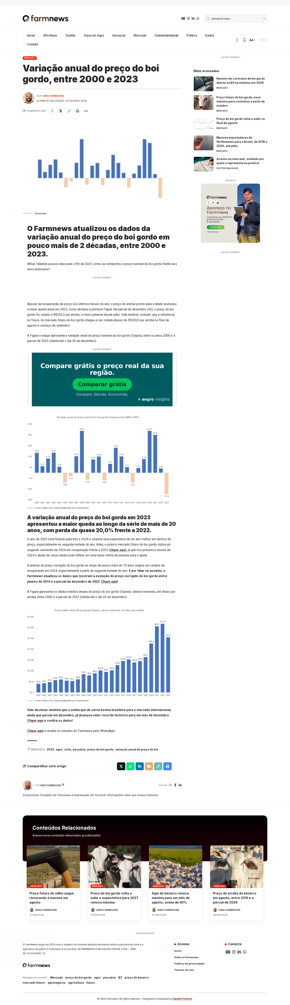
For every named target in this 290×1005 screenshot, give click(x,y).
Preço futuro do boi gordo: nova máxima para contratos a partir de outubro (240, 101)
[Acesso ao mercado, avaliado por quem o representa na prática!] (203, 164)
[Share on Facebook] (52, 111)
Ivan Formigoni (53, 95)
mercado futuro (34, 982)
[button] (237, 40)
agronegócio (56, 982)
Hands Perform (182, 998)
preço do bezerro (137, 977)
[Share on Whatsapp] (130, 766)
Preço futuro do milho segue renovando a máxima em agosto (51, 897)
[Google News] (183, 18)
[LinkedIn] (193, 18)
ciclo (67, 749)
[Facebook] (175, 785)
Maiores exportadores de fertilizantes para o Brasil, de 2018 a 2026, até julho (241, 141)
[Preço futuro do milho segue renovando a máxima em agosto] (53, 866)
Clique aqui (109, 581)
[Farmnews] (45, 19)
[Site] (170, 785)
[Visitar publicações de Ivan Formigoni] (29, 98)
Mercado (29, 57)
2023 (50, 749)
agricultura (76, 982)
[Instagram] (188, 18)
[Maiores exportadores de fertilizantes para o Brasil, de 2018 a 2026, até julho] (203, 142)
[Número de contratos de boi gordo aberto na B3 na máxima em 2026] (203, 83)
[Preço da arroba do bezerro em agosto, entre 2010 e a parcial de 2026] (236, 866)
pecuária (79, 749)
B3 (120, 977)
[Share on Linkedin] (140, 766)
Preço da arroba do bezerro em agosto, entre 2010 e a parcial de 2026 (234, 897)
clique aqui (117, 550)
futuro (90, 982)
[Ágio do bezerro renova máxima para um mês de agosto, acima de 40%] (175, 866)
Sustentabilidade (227, 168)
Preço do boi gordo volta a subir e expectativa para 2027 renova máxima (114, 897)
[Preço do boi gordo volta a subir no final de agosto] (203, 124)
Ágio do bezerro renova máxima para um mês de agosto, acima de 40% (171, 897)
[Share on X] (61, 111)
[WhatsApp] (198, 18)
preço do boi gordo (100, 749)
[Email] (149, 766)
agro (59, 749)
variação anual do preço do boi (136, 749)
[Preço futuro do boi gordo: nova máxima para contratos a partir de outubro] (203, 102)
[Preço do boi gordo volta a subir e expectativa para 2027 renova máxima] (114, 866)
